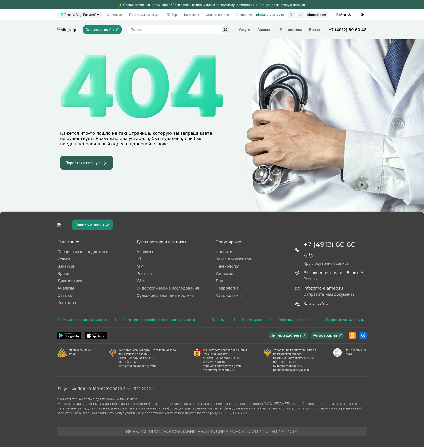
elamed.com (316, 15)
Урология (224, 273)
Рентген (144, 273)
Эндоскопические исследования (167, 288)
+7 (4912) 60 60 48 (348, 29)
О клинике (114, 15)
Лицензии (219, 320)
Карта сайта (315, 303)
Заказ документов (233, 259)
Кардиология (228, 295)
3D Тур (172, 15)
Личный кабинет (285, 335)
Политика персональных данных (82, 320)
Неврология (227, 288)
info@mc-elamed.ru (270, 14)
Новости (224, 251)
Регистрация (324, 335)
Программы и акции (144, 15)
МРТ (141, 266)
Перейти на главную (83, 163)
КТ (139, 259)
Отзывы (65, 295)
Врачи (314, 29)
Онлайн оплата (217, 15)
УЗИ (140, 280)
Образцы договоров (294, 320)
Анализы (264, 29)
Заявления (244, 15)
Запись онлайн (99, 29)
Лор (219, 280)
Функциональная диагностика (165, 295)
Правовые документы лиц (346, 320)
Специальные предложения (84, 251)
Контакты (191, 15)
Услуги (63, 259)
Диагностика (290, 29)
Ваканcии (66, 266)
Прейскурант (252, 320)
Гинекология (227, 266)
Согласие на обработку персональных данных (159, 320)
